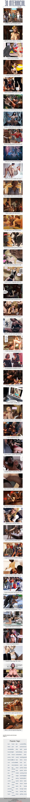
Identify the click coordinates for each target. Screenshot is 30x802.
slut (8, 783)
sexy (17, 791)
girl (12, 779)
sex (8, 765)
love (9, 786)
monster (26, 759)
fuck (9, 770)
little (13, 749)
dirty (17, 749)
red (25, 762)
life (20, 786)
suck (13, 792)
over (17, 770)
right (21, 749)
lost (21, 754)
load (25, 754)
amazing (26, 794)
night (25, 775)
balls (17, 762)
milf (17, 746)
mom (25, 746)
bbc (13, 790)
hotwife (26, 783)
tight (13, 752)
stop (25, 791)
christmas (26, 773)
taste (25, 780)
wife (9, 778)
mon (25, 778)
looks (25, 788)
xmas (25, 765)
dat (16, 744)
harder (25, 786)
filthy (25, 744)
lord (9, 744)
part (13, 746)
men (17, 788)
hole (21, 762)
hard (9, 794)
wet (12, 777)
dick (9, 767)
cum (9, 762)
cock (9, 754)
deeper (26, 767)
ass (8, 773)
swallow (26, 757)
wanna (25, 752)
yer (12, 774)
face (17, 759)
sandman (26, 749)
